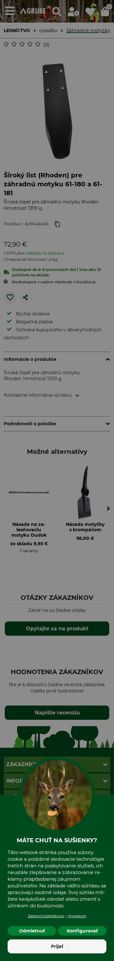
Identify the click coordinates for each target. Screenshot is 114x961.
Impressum (77, 916)
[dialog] (57, 480)
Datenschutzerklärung (46, 916)
